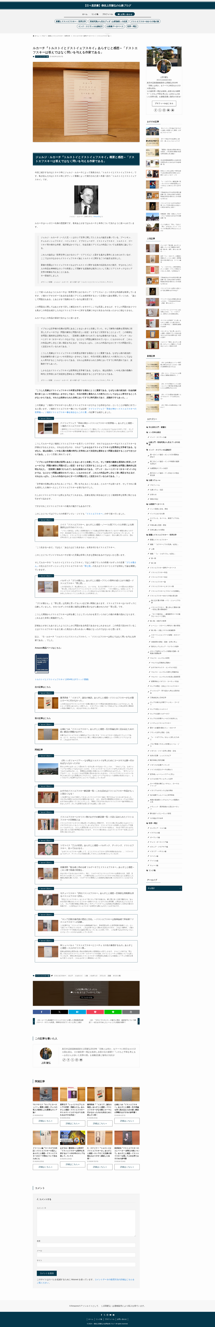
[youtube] (81, 1060)
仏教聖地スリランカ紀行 (159, 468)
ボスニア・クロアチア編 (159, 847)
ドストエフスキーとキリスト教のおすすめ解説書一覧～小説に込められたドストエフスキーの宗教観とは (97, 818)
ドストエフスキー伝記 (159, 577)
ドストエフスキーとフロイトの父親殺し (165, 591)
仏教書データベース (156, 504)
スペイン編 (154, 856)
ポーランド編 (155, 837)
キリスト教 (117, 976)
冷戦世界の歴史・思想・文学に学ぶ (164, 642)
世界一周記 (153, 823)
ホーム (90, 1319)
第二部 (153, 563)
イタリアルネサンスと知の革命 (161, 790)
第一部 (153, 558)
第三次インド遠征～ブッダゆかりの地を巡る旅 (164, 474)
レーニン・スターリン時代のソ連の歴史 (165, 626)
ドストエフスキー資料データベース (163, 568)
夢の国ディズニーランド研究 (160, 813)
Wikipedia (96, 216)
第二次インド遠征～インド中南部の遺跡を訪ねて (164, 463)
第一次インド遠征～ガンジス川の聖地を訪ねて (164, 456)
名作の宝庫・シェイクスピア (160, 756)
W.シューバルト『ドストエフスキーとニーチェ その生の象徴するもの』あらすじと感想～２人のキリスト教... (96, 946)
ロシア (70, 976)
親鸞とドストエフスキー (159, 540)
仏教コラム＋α (154, 480)
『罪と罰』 (88, 566)
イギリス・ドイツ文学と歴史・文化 (163, 751)
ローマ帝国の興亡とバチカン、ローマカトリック (164, 785)
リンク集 (152, 870)
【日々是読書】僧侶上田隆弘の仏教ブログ (107, 5)
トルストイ (78, 976)
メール (39, 1251)
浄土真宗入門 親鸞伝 (157, 427)
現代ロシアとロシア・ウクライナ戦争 (165, 646)
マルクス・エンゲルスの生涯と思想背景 (165, 677)
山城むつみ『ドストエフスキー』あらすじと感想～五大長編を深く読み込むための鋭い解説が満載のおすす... (97, 730)
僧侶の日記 (154, 499)
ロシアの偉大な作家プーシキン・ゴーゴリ (164, 703)
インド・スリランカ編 (158, 437)
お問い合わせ (122, 1319)
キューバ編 (154, 865)
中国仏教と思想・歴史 (158, 525)
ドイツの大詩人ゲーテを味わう (161, 769)
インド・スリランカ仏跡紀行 (160, 450)
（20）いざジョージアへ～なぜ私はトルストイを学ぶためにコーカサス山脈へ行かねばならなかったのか (97, 761)
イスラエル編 (155, 833)
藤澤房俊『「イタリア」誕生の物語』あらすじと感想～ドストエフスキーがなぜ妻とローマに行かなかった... (97, 699)
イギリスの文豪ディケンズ (159, 765)
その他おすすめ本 (156, 818)
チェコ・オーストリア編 (159, 842)
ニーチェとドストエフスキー (160, 723)
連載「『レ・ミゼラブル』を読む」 (163, 554)
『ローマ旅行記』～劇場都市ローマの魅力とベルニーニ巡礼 (165, 615)
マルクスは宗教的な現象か (161, 663)
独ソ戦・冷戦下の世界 (158, 621)
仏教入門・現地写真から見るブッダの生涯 (164, 443)
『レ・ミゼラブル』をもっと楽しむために (164, 738)
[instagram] (76, 1060)
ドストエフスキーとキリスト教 (162, 586)
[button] (41, 1012)
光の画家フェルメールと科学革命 (162, 795)
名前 (38, 1241)
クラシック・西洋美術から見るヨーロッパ (164, 808)
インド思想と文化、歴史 (159, 509)
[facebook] (68, 1060)
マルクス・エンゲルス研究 (159, 658)
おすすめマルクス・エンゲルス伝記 (164, 667)
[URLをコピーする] (131, 1012)
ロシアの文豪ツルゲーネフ (159, 714)
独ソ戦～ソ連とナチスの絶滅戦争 (163, 630)
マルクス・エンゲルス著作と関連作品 (165, 672)
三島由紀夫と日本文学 (158, 697)
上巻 (152, 549)
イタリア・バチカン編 (158, 851)
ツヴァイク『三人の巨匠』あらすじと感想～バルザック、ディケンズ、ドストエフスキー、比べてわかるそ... (97, 846)
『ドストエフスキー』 (95, 514)
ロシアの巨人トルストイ (159, 709)
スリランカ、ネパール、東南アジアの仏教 (164, 519)
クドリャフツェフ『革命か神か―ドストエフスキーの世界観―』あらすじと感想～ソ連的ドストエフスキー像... (97, 424)
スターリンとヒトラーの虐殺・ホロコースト (165, 636)
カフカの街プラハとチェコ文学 (161, 779)
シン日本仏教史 (155, 432)
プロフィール (155, 485)
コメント (41, 1208)
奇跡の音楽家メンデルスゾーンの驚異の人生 (164, 801)
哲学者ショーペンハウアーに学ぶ (162, 774)
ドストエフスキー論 (42, 56)
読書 (109, 976)
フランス (103, 976)
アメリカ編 (154, 861)
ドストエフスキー (60, 976)
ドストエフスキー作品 (159, 572)
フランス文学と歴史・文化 (159, 732)
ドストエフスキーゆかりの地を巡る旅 (164, 596)
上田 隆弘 (47, 1063)
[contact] (172, 110)
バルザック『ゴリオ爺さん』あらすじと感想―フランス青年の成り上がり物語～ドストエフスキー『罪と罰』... (97, 581)
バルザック (93, 976)
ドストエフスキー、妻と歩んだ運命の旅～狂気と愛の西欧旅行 (165, 608)
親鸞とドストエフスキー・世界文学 (163, 535)
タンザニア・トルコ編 (158, 828)
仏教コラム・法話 (156, 490)
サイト (39, 1260)
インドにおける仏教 (157, 514)
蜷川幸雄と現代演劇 (157, 760)
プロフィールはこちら (164, 103)
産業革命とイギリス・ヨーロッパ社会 (165, 681)
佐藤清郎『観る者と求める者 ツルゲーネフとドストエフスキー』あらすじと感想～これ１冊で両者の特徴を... (97, 868)
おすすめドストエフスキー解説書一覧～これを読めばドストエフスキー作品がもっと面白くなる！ (97, 792)
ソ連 (86, 976)
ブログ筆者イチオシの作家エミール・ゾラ (164, 745)
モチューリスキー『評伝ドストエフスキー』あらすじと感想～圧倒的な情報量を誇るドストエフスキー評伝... (97, 894)
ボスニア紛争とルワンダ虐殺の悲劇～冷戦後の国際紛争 (164, 652)
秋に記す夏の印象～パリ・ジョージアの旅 (165, 602)
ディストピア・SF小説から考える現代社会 (165, 692)
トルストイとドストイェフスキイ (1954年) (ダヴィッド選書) (62, 679)
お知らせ (153, 494)
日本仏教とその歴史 (157, 530)
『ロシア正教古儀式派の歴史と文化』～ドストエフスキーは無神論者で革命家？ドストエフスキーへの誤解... (97, 920)
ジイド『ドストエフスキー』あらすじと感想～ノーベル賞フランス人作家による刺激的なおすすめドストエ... (97, 526)
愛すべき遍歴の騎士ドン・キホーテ (163, 728)
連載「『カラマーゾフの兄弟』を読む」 (164, 544)
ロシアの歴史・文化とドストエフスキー (164, 686)
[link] (64, 1060)
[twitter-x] (72, 1060)
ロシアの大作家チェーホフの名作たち (164, 718)
